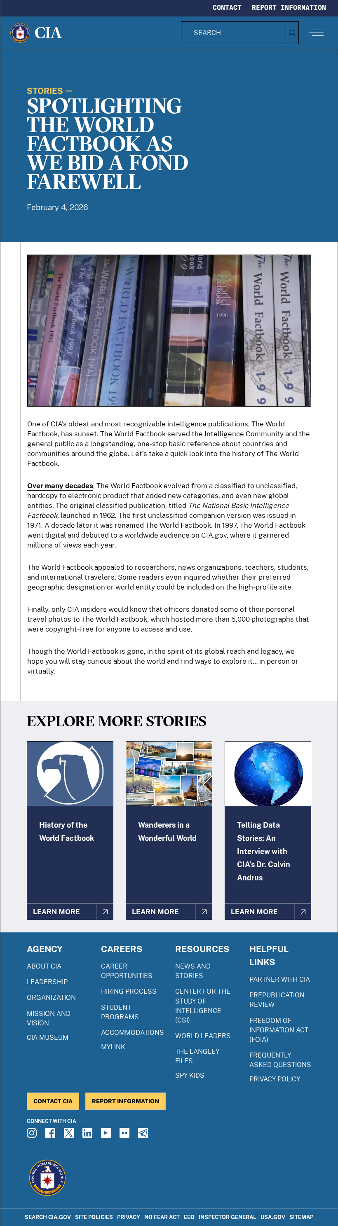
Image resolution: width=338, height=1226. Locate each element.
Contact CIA (53, 1100)
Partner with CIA (279, 979)
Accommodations (132, 1032)
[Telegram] (144, 1135)
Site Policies (94, 1217)
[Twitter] (70, 1135)
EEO (189, 1217)
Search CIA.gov (48, 1217)
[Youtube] (107, 1135)
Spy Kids (189, 1075)
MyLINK (113, 1047)
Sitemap (301, 1217)
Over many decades (60, 486)
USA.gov (273, 1217)
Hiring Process (129, 991)
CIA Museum (47, 1037)
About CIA (44, 966)
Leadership (47, 982)
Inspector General (227, 1217)
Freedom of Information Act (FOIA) (278, 1030)
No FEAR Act (162, 1217)
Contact (227, 7)
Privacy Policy (274, 1079)
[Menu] (316, 32)
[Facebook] (51, 1135)
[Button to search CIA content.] (292, 33)
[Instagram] (33, 1135)
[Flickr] (126, 1135)
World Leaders (203, 1036)
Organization (51, 997)
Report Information (289, 7)
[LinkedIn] (88, 1135)
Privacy (128, 1217)
